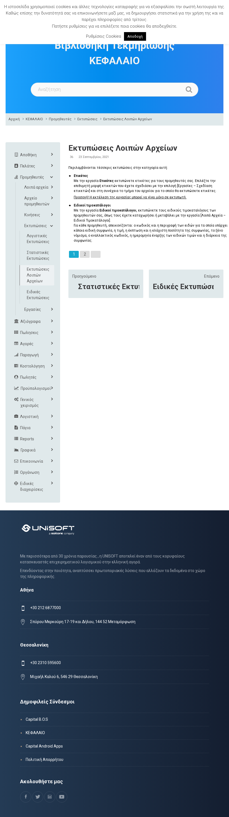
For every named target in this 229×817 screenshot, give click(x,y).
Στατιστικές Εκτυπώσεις (108, 286)
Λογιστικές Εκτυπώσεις (38, 239)
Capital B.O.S (37, 719)
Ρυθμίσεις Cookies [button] (103, 36)
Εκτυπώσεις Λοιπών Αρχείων (127, 119)
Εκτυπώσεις (87, 119)
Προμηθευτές (60, 119)
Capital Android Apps (44, 746)
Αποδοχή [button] (135, 36)
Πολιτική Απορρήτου (44, 759)
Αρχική (14, 119)
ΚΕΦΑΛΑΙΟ (34, 119)
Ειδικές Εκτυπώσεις (183, 286)
